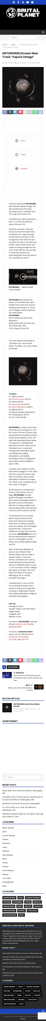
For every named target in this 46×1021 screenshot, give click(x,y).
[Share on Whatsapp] (35, 112)
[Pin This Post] (20, 112)
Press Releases (8, 870)
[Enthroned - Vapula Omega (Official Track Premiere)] (23, 283)
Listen (4, 847)
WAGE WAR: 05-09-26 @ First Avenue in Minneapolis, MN (22, 953)
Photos (5, 863)
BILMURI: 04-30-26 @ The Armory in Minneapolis (21, 803)
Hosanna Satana (18, 399)
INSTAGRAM (29, 624)
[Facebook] (18, 2)
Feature (5, 839)
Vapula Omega (18, 404)
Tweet (23, 154)
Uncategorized (7, 882)
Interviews (6, 843)
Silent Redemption (19, 407)
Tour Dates (6, 878)
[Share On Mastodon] (40, 112)
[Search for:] (23, 37)
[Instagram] (14, 2)
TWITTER (24, 639)
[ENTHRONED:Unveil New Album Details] (7, 707)
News (4, 859)
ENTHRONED (13, 667)
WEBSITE (30, 634)
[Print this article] (30, 112)
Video (4, 886)
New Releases (7, 855)
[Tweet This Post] (10, 112)
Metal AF (5, 851)
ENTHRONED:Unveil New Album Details (27, 705)
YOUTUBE (13, 639)
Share (23, 141)
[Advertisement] (24, 24)
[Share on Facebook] (4, 112)
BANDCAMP (16, 627)
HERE (29, 214)
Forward (24, 168)
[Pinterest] (32, 2)
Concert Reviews (8, 835)
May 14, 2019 (9, 63)
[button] (42, 32)
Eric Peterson (21, 63)
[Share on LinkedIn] (15, 112)
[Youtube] (28, 2)
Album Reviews (8, 828)
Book (4, 831)
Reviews (5, 874)
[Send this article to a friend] (25, 112)
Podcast (5, 866)
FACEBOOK (18, 624)
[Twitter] (23, 2)
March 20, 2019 (20, 709)
